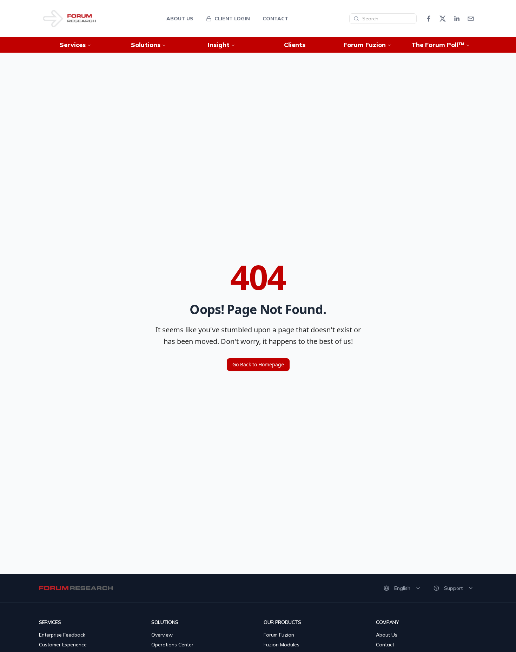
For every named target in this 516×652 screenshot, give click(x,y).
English (402, 588)
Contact (385, 644)
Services (73, 45)
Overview (162, 635)
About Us (386, 635)
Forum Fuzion (365, 45)
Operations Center (172, 644)
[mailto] (470, 18)
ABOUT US (179, 18)
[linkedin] (456, 18)
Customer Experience (63, 644)
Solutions (145, 45)
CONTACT (275, 18)
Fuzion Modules (281, 644)
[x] (442, 18)
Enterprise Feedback (62, 635)
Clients (294, 45)
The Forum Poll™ (437, 45)
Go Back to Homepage (258, 364)
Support (453, 588)
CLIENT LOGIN (232, 18)
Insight (219, 45)
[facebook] (428, 18)
